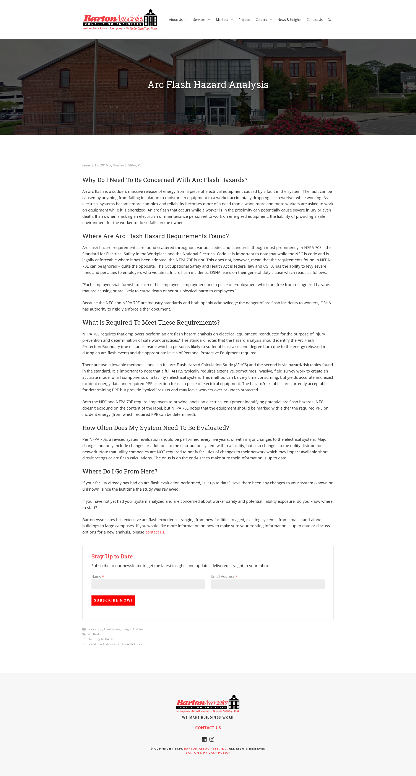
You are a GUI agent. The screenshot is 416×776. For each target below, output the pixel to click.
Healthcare (112, 629)
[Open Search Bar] (329, 19)
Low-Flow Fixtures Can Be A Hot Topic (116, 644)
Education (95, 629)
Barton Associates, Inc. (206, 748)
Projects (244, 19)
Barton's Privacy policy (208, 753)
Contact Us (315, 19)
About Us (176, 19)
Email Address (224, 576)
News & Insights (289, 19)
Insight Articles (132, 629)
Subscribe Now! (113, 600)
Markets (222, 19)
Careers (261, 19)
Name (97, 576)
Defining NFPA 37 (101, 639)
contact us (154, 532)
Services (199, 19)
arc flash (94, 634)
